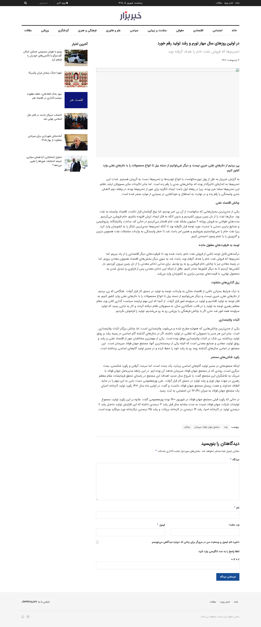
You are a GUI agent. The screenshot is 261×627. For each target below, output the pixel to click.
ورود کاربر (61, 3)
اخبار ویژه (228, 3)
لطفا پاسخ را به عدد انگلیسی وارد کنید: (218, 551)
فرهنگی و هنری (87, 30)
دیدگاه (234, 459)
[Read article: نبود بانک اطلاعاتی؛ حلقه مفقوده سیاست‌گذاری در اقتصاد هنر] (76, 100)
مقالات (219, 3)
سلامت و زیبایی (157, 30)
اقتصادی (198, 30)
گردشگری (63, 30)
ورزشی (45, 30)
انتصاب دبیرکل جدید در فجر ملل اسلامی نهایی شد (44, 117)
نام (236, 508)
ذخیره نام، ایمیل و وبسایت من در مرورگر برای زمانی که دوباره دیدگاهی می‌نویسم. (195, 542)
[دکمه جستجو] (24, 3)
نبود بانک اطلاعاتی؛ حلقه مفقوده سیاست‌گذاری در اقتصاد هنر (44, 96)
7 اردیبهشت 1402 (230, 60)
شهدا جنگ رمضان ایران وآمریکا (45, 73)
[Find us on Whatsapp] (23, 617)
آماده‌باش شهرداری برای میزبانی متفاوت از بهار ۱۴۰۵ (45, 138)
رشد (226, 427)
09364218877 (29, 602)
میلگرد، (187, 427)
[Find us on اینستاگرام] (28, 617)
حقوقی (180, 30)
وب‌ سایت (234, 525)
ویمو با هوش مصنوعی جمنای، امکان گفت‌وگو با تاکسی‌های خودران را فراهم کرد (42, 56)
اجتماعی (217, 30)
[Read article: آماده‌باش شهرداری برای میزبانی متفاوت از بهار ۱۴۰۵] (76, 142)
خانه (237, 3)
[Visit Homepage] (130, 15)
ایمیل (161, 525)
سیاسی (134, 30)
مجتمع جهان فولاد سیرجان (207, 427)
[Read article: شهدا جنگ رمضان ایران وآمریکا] (76, 79)
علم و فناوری (113, 30)
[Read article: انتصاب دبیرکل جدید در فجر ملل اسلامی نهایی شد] (76, 121)
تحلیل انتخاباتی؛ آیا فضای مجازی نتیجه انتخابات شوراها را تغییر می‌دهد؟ (44, 161)
